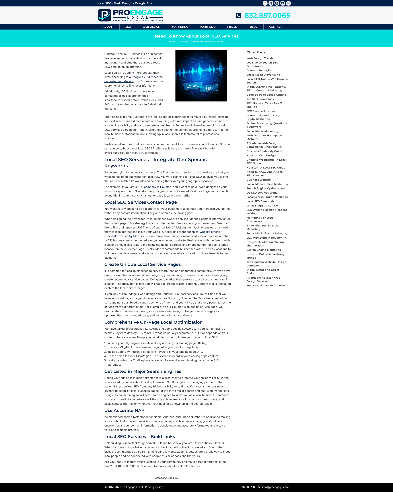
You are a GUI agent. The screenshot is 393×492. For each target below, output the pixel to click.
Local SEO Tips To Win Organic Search (267, 80)
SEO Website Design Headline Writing (267, 211)
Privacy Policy (154, 487)
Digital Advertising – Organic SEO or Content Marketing (266, 88)
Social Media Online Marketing (267, 184)
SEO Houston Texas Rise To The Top (265, 105)
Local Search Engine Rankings (267, 196)
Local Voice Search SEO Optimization (262, 64)
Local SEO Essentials (260, 201)
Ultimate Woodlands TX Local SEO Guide (266, 161)
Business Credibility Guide (264, 151)
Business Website (259, 179)
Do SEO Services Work (262, 192)
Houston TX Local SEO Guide (266, 167)
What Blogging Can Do (262, 205)
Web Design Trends (260, 58)
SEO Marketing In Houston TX (267, 237)
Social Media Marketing (262, 131)
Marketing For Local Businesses (260, 219)
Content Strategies (259, 70)
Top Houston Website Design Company (266, 263)
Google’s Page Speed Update (266, 94)
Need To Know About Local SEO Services (265, 173)
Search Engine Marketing (264, 249)
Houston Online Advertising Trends (266, 256)
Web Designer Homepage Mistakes (264, 137)
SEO (141, 152)
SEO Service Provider (261, 111)
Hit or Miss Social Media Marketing (263, 227)
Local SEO (174, 477)
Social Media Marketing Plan (266, 285)
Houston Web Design (261, 155)
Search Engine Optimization (266, 188)
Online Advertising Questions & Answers (267, 125)
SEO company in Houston (154, 186)
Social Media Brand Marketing (267, 233)
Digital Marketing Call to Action (263, 271)
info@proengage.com (275, 487)
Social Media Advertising (263, 74)
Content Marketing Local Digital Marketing (263, 117)
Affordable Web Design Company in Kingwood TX (264, 145)
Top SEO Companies (260, 99)
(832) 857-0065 (250, 487)
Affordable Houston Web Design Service (263, 279)
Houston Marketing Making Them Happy (265, 243)
